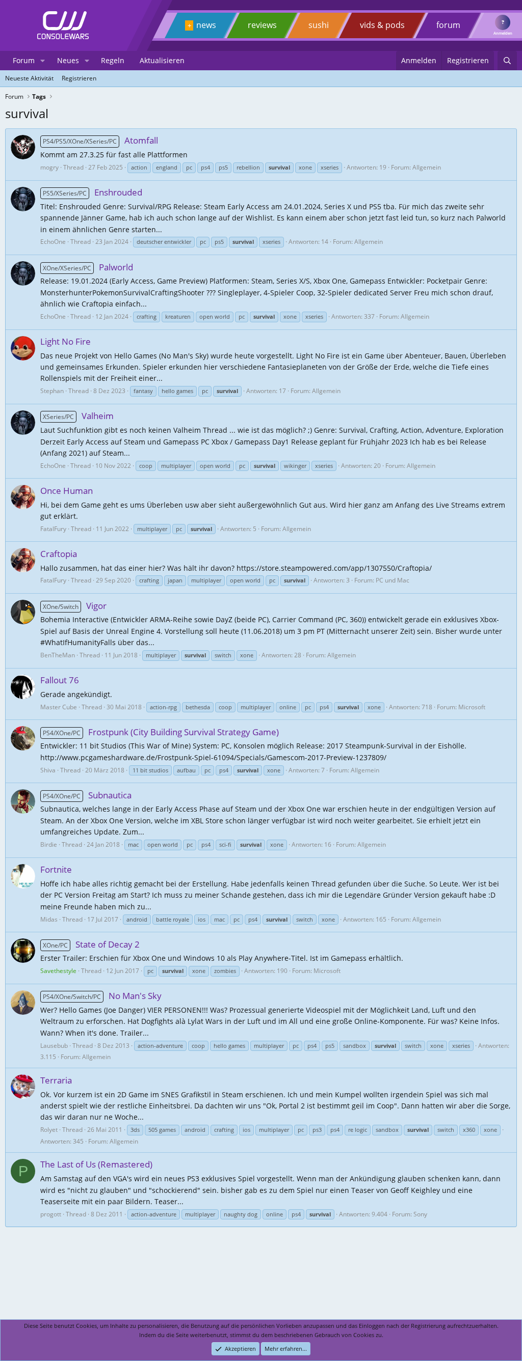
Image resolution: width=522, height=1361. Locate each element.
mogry (49, 167)
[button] (42, 60)
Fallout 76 (59, 680)
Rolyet (49, 1129)
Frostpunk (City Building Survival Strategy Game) (161, 732)
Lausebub (54, 1045)
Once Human (66, 490)
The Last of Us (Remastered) (96, 1164)
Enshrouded (92, 192)
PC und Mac (392, 580)
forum (448, 25)
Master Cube (58, 707)
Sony (420, 1214)
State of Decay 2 (91, 944)
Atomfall (100, 140)
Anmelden (502, 33)
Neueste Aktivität (29, 78)
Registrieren (79, 78)
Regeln (112, 60)
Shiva (48, 770)
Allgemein (426, 167)
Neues (68, 60)
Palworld (88, 267)
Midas (49, 919)
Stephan (52, 390)
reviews (262, 25)
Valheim (78, 416)
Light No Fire (65, 341)
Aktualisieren (162, 60)
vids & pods (382, 25)
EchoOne (53, 241)
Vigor (75, 606)
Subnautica (87, 795)
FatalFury (53, 528)
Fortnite (56, 869)
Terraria (56, 1080)
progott (50, 1214)
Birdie (48, 844)
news (206, 25)
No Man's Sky (102, 996)
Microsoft (471, 707)
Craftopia (58, 554)
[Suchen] (507, 60)
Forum (24, 60)
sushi (318, 25)
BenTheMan (57, 655)
